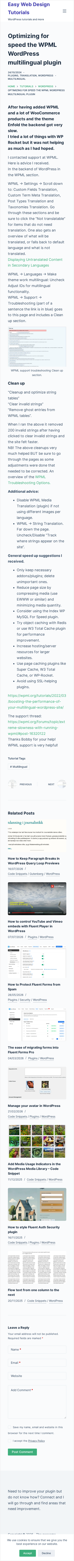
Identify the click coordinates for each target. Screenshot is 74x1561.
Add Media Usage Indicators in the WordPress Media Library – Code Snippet (34, 1168)
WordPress (45, 75)
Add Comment (22, 1390)
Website (16, 1376)
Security (25, 999)
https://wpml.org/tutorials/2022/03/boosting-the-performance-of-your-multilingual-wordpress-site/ (37, 701)
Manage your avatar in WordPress (34, 1106)
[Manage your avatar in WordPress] (37, 1083)
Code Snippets (17, 873)
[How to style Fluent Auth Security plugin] (37, 1204)
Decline (46, 1553)
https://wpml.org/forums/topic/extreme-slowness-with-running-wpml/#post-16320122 (36, 727)
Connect (47, 1497)
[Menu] (64, 11)
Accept (27, 1553)
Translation (28, 75)
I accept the (29, 1440)
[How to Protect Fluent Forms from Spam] (37, 961)
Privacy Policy (36, 1440)
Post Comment (22, 1452)
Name (16, 1349)
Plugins (13, 75)
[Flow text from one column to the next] (37, 1267)
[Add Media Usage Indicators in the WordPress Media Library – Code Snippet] (37, 1141)
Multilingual (17, 78)
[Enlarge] (61, 332)
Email (16, 1363)
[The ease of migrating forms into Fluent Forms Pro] (37, 1024)
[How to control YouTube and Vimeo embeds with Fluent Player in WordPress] (37, 898)
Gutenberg (36, 873)
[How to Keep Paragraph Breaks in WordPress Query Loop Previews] (37, 835)
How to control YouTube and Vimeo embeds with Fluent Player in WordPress (35, 926)
